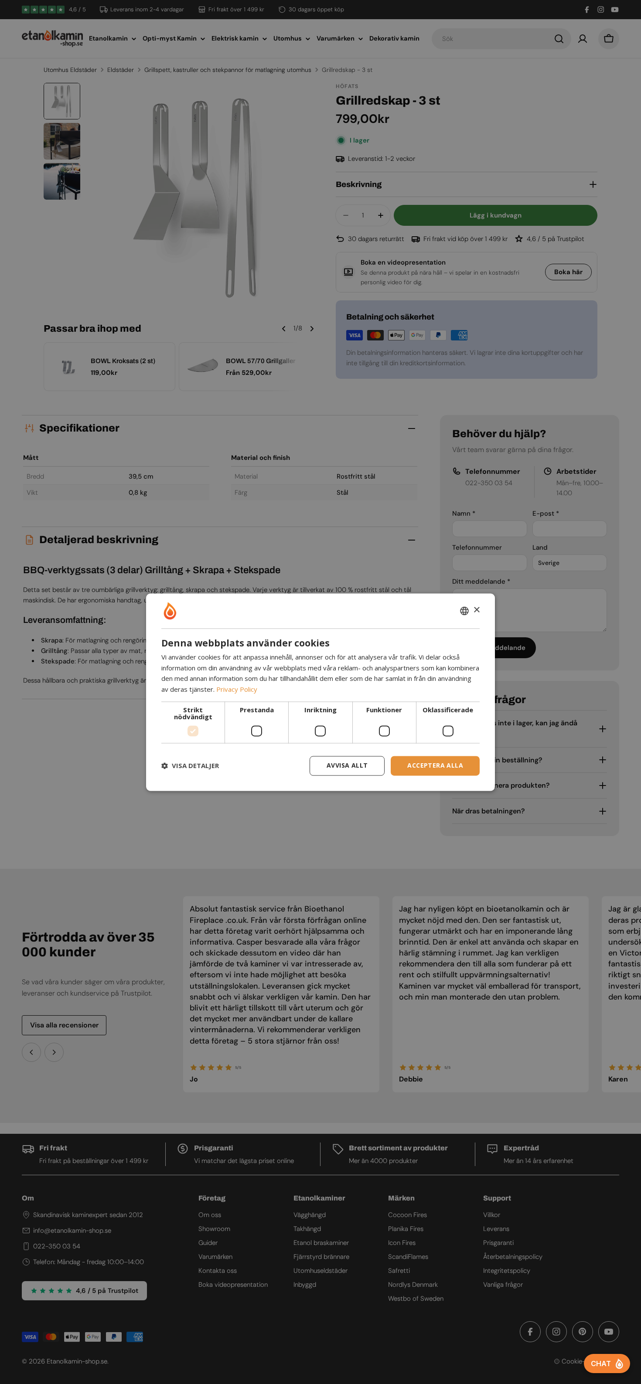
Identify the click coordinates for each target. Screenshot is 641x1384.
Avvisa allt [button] (347, 765)
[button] (190, 766)
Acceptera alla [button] (435, 765)
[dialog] (320, 692)
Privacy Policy (236, 689)
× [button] (476, 610)
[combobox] (464, 610)
